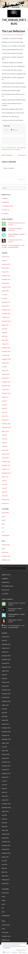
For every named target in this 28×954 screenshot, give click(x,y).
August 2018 (5, 363)
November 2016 (6, 423)
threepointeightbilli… (13, 234)
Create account (6, 544)
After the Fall (5, 210)
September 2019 (6, 321)
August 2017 (5, 397)
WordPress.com (6, 560)
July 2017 (4, 401)
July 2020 (4, 294)
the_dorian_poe (20, 34)
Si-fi (3, 528)
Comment (20, 179)
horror (7, 147)
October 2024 (5, 256)
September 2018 (6, 359)
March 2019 (5, 340)
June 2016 (4, 439)
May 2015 (4, 488)
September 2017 (6, 393)
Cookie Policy (8, 947)
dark (25, 147)
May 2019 (4, 332)
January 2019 (5, 344)
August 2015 (5, 477)
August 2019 (5, 325)
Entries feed (5, 552)
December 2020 (6, 275)
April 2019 (4, 336)
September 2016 (6, 427)
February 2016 (5, 454)
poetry (11, 147)
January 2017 (5, 420)
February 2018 (5, 374)
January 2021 (5, 272)
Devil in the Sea (22, 155)
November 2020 (6, 279)
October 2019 (5, 317)
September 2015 (6, 473)
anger (22, 147)
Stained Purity (5, 202)
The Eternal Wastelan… (14, 245)
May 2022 (4, 260)
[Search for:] (14, 188)
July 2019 (4, 329)
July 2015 (4, 480)
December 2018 (6, 347)
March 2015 (5, 496)
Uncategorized (5, 535)
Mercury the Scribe (13, 223)
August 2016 (5, 431)
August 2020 (5, 291)
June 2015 (4, 484)
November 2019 (6, 313)
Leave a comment (16, 149)
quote (3, 524)
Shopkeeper (5, 198)
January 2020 (5, 306)
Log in (3, 548)
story (14, 147)
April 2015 (4, 492)
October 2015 (5, 469)
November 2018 (6, 351)
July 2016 (4, 435)
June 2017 (4, 404)
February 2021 (5, 268)
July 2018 (4, 366)
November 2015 (6, 465)
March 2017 (5, 416)
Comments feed (6, 556)
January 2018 (5, 378)
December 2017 (6, 382)
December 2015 (6, 461)
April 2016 (4, 446)
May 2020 (4, 298)
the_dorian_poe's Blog (14, 21)
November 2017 (6, 385)
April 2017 (4, 412)
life (10, 149)
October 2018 (5, 355)
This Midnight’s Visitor (7, 206)
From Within (5, 213)
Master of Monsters (7, 155)
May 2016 (4, 442)
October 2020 (5, 283)
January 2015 (5, 503)
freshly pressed (5, 149)
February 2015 (5, 499)
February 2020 (5, 302)
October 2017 (5, 389)
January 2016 (5, 458)
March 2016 (5, 450)
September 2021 (6, 264)
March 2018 (5, 370)
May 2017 (4, 408)
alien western (5, 512)
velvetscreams (12, 240)
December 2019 (6, 310)
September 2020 (6, 287)
